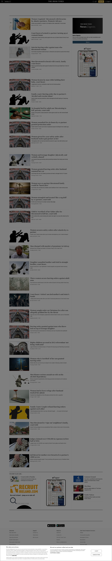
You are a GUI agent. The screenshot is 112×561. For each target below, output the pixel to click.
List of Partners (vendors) (55, 552)
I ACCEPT (96, 551)
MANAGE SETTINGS (96, 554)
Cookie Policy (14, 555)
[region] (56, 553)
